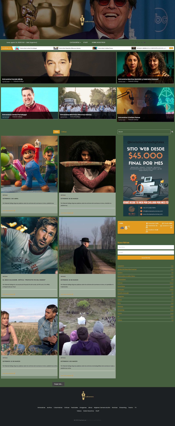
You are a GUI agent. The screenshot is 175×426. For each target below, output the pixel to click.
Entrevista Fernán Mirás (12, 79)
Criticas (5, 195)
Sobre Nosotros (98, 42)
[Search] (172, 132)
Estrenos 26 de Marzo (143, 48)
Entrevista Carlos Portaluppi (14, 115)
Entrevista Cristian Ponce (27, 48)
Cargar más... (58, 384)
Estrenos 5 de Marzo (69, 361)
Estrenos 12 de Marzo (11, 361)
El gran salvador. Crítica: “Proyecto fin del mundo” (24, 280)
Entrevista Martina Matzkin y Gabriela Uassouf (138, 79)
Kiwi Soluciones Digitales (94, 420)
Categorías (74, 42)
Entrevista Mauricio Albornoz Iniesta (75, 115)
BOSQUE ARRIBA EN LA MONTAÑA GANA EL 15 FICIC (75, 48)
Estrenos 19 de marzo (69, 280)
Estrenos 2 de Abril (103, 48)
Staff (85, 42)
